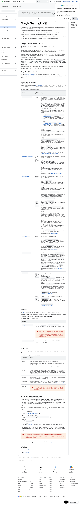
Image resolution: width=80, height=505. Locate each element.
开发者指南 (61, 481)
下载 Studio (61, 485)
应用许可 (51, 388)
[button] (7, 16)
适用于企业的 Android (22, 481)
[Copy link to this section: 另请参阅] (28, 447)
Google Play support (74, 483)
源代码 (19, 485)
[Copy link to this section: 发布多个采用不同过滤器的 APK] (43, 397)
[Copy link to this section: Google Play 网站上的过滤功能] (38, 72)
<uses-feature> (25, 176)
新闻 (19, 487)
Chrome (39, 496)
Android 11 (51, 491)
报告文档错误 (72, 481)
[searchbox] (8, 11)
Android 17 (51, 479)
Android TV (41, 487)
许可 (25, 502)
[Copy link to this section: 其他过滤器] (29, 348)
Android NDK (30, 424)
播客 (19, 491)
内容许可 (30, 457)
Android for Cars (42, 485)
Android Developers (24, 18)
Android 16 (51, 481)
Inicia (74, 18)
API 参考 (61, 483)
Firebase (45, 496)
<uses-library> (25, 236)
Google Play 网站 (30, 74)
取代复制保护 (36, 389)
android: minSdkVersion (51, 115)
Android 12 (51, 489)
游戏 (29, 479)
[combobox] (42, 1)
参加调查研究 (72, 485)
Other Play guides (16, 6)
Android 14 (51, 485)
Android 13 (51, 487)
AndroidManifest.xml (39, 85)
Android (20, 479)
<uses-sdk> (24, 273)
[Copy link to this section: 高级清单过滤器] (31, 310)
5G (29, 489)
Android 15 (51, 483)
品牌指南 (28, 502)
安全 (19, 483)
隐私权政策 (31, 487)
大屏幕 (40, 479)
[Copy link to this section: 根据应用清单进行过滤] (37, 83)
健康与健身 (31, 483)
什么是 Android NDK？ (60, 382)
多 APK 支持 (49, 442)
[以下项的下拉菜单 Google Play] (20, 1)
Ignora (67, 18)
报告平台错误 (72, 479)
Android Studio (66, 1)
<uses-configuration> (27, 156)
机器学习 (30, 481)
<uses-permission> (26, 252)
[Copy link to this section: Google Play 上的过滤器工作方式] (44, 44)
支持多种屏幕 (55, 153)
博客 (19, 489)
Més (24, 1)
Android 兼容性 (26, 450)
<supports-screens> (27, 97)
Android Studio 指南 (63, 479)
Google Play (15, 1)
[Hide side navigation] (15, 503)
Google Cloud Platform (54, 496)
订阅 (66, 502)
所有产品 (63, 496)
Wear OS (40, 481)
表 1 (24, 312)
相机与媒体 (31, 485)
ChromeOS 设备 (42, 483)
